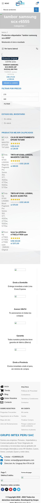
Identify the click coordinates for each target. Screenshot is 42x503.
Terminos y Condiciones (29, 398)
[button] (10, 83)
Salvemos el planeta (28, 430)
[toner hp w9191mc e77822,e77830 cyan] (5, 241)
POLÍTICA (25, 387)
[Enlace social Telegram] (18, 489)
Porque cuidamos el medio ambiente (28, 425)
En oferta (7, 119)
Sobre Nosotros (7, 408)
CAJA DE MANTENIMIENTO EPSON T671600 (22, 138)
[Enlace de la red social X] (6, 489)
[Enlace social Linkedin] (14, 489)
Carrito (23, 416)
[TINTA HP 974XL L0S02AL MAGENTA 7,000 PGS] (5, 171)
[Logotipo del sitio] (20, 3)
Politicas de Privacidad (29, 391)
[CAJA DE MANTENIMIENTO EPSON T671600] (5, 143)
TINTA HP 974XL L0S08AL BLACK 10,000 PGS (22, 194)
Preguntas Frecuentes (8, 412)
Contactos (24, 402)
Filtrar (7, 104)
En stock (7, 123)
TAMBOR (7, 72)
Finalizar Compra (27, 420)
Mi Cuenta (25, 408)
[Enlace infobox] (20, 280)
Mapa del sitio (5, 420)
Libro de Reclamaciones (8, 424)
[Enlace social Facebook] (2, 489)
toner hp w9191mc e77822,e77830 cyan (19, 233)
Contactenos (25, 395)
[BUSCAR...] (36, 9)
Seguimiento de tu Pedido (9, 416)
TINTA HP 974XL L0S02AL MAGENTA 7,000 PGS (22, 156)
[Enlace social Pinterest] (10, 489)
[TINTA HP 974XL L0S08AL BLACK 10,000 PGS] (5, 209)
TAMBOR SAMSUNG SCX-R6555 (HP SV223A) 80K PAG (10, 67)
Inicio (4, 32)
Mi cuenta (24, 412)
